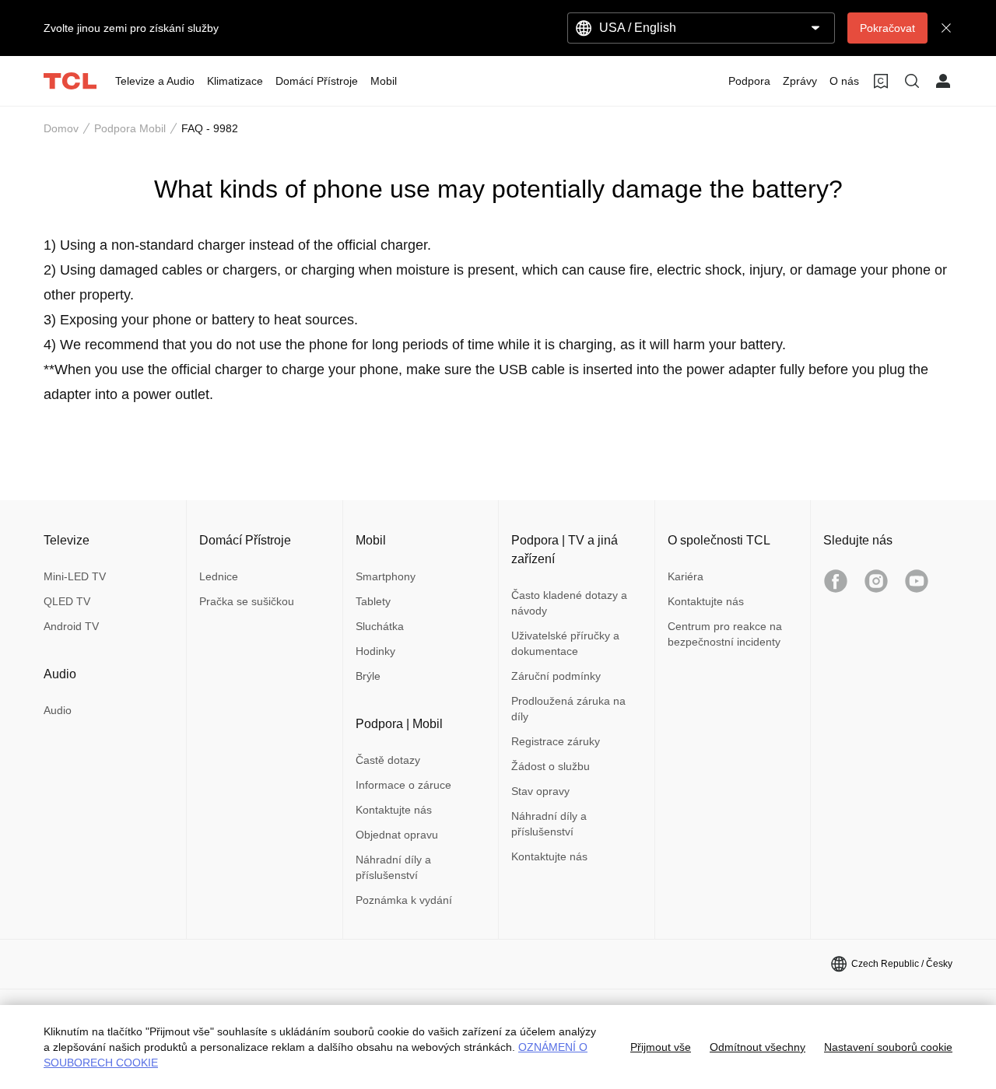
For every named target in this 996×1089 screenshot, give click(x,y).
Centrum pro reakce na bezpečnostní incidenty (725, 634)
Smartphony (386, 576)
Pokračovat (887, 28)
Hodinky (375, 651)
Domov (61, 128)
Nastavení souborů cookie (888, 1047)
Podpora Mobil (130, 128)
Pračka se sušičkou (246, 601)
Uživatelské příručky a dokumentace (565, 643)
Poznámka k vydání (404, 900)
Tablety (373, 601)
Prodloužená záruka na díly (568, 709)
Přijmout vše (660, 1047)
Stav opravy (540, 791)
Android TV (71, 626)
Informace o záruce (403, 785)
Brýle (368, 676)
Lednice (218, 576)
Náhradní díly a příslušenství (393, 867)
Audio (58, 710)
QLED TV (67, 601)
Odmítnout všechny (757, 1047)
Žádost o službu (550, 766)
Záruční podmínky (556, 676)
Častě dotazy (388, 760)
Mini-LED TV (75, 576)
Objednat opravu (397, 834)
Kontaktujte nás (394, 810)
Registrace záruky (555, 741)
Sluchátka (380, 626)
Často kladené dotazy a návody (569, 603)
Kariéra (685, 576)
